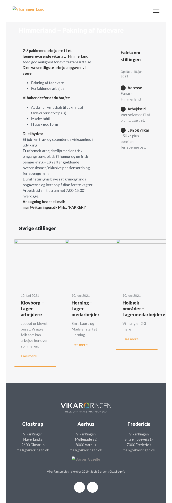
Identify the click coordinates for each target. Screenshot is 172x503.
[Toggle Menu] (156, 11)
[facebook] (79, 487)
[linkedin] (92, 487)
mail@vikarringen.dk (33, 450)
